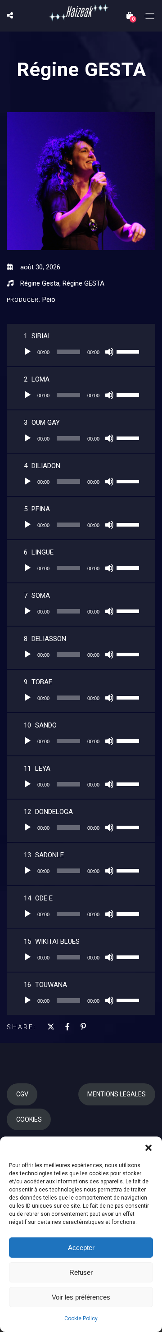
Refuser (81, 1272)
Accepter (81, 1247)
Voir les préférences (81, 1297)
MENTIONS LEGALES (116, 1094)
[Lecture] (27, 351)
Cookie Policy (81, 1318)
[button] (148, 1147)
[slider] (129, 351)
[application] (81, 352)
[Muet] (109, 351)
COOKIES (29, 1119)
